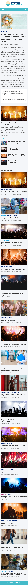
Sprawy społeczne (14, 392)
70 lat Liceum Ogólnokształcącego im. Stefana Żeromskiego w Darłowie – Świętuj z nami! (13, 574)
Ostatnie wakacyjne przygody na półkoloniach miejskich (17, 142)
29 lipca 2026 (5, 499)
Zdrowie (13, 367)
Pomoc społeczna (5, 367)
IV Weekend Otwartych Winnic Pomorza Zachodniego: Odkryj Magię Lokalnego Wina (16, 156)
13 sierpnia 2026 (6, 296)
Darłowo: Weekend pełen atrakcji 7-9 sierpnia (13, 344)
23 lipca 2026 (5, 525)
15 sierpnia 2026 (6, 271)
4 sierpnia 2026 (5, 397)
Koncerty (3, 443)
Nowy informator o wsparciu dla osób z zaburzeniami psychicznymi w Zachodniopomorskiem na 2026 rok (12, 370)
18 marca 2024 (5, 44)
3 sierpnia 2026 (5, 423)
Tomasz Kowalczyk (15, 44)
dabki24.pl (18, 582)
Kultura (3, 189)
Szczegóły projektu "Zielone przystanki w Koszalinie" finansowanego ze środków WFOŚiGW (14, 100)
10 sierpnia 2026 (6, 322)
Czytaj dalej (3, 138)
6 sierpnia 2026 (5, 346)
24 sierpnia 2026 (6, 194)
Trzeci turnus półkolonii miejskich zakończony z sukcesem (10, 319)
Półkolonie (9, 215)
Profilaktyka (4, 317)
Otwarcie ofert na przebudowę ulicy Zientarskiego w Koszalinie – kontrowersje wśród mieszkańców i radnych (13, 93)
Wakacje (15, 215)
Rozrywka (3, 494)
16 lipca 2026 (5, 576)
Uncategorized (5, 240)
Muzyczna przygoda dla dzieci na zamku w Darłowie (17, 148)
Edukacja (3, 215)
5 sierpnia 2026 (5, 372)
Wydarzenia (9, 189)
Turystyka (4, 31)
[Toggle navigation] (3, 9)
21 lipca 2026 (5, 551)
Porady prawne (5, 392)
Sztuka (8, 545)
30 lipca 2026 (5, 448)
